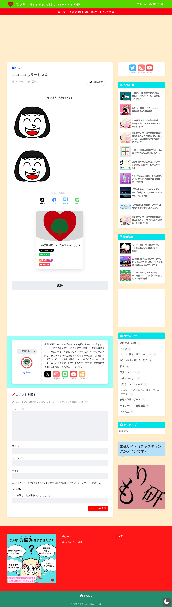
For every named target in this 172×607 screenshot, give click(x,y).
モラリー (22, 4)
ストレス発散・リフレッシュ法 (137, 354)
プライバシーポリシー (76, 542)
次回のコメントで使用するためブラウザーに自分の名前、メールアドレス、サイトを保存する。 (58, 483)
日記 (126, 349)
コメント (18, 409)
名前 (16, 446)
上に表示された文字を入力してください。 (33, 495)
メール (17, 458)
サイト (15, 470)
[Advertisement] (86, 39)
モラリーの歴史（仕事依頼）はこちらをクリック (86, 12)
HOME (87, 595)
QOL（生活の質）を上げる (135, 360)
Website (82, 378)
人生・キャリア (129, 378)
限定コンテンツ (129, 372)
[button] (167, 602)
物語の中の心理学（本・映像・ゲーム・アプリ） (141, 392)
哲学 (124, 366)
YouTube (73, 378)
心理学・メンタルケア (133, 384)
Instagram (56, 378)
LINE (65, 378)
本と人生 (126, 411)
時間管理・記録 (129, 343)
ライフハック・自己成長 (134, 405)
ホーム (142, 4)
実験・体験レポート (132, 399)
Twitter (132, 72)
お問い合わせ (157, 4)
